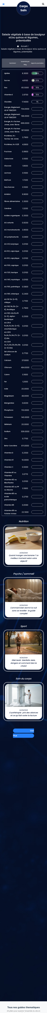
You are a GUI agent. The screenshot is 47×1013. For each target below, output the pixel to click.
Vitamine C (8, 467)
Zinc (6, 438)
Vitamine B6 (9, 505)
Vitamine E (8, 94)
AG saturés (9, 223)
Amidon (7, 194)
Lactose (7, 173)
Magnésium (9, 396)
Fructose (8, 151)
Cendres (7, 208)
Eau (5, 87)
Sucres (7, 80)
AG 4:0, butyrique (11, 244)
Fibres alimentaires (12, 201)
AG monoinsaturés (12, 230)
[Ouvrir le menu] (3, 4)
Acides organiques (12, 215)
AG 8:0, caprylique (11, 258)
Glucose (7, 166)
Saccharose (9, 187)
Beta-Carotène (10, 445)
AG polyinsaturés (11, 237)
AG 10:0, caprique (11, 265)
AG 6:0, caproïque (11, 251)
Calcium (7, 360)
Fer (5, 381)
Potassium (8, 417)
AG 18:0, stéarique (11, 294)
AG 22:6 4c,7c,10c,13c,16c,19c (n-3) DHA (12, 345)
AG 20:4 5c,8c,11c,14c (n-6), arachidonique (12, 326)
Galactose (8, 158)
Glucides (8, 102)
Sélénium (8, 424)
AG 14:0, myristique (12, 279)
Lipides (7, 73)
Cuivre (6, 374)
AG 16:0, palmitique (12, 287)
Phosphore (8, 410)
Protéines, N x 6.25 (11, 144)
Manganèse (9, 403)
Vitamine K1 (9, 460)
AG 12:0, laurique (11, 272)
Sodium (7, 431)
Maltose (7, 180)
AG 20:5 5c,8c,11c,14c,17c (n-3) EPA (12, 335)
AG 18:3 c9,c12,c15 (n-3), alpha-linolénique (11, 316)
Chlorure (8, 367)
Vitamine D (8, 453)
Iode (6, 389)
